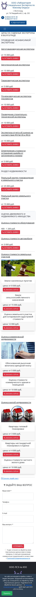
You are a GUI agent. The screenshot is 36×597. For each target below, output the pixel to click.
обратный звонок (18, 23)
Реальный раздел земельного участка (16, 197)
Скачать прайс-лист (10, 478)
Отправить (18, 546)
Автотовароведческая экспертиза (17, 49)
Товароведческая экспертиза (15, 80)
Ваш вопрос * (7, 524)
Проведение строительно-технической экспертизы (14, 115)
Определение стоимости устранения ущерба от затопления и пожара (13, 153)
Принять (7, 593)
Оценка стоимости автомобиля (16, 238)
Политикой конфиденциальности (18, 558)
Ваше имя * (6, 491)
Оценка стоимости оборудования (17, 222)
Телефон (5, 502)
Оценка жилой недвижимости (16, 402)
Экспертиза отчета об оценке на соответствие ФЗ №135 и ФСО (17, 133)
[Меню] (5, 29)
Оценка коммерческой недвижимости (12, 337)
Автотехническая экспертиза (15, 64)
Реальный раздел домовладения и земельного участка (17, 178)
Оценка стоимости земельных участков (16, 255)
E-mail (4, 513)
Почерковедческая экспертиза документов (16, 97)
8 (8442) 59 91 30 (11, 17)
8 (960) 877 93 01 (11, 19)
